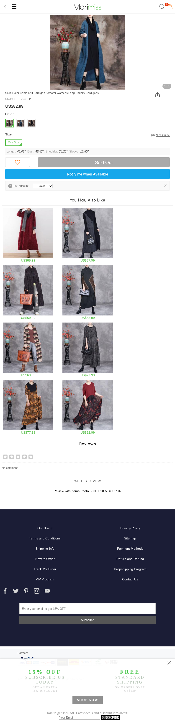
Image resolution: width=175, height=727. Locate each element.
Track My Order (45, 569)
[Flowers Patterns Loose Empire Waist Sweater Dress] (87, 407)
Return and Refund (130, 559)
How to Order (45, 559)
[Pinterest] (26, 591)
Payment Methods (130, 548)
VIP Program (45, 579)
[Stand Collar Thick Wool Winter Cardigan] (28, 292)
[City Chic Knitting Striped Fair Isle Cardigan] (28, 349)
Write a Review (87, 481)
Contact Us (130, 579)
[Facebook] (5, 591)
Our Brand (44, 528)
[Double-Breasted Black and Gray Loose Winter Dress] (87, 235)
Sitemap (130, 538)
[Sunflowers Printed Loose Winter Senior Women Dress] (28, 407)
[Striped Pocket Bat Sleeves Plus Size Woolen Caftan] (87, 349)
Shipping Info (45, 548)
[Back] (5, 6)
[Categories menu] (14, 6)
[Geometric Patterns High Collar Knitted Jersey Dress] (87, 292)
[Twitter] (16, 591)
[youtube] (47, 591)
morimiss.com (87, 7)
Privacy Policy (130, 528)
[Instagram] (37, 591)
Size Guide (163, 135)
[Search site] (161, 6)
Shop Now (87, 700)
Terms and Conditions (45, 538)
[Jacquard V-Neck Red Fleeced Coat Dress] (28, 235)
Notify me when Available (87, 174)
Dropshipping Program (130, 569)
